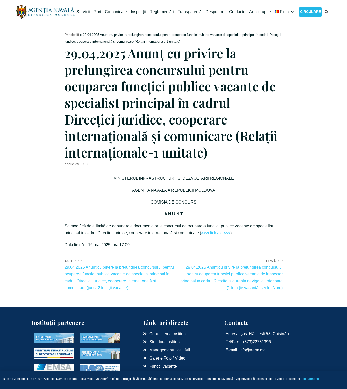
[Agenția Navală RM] (46, 12)
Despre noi (215, 12)
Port (97, 12)
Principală (72, 35)
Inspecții (138, 12)
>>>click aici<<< (215, 233)
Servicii (83, 12)
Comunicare (116, 12)
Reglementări (162, 12)
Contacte (237, 12)
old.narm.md (310, 379)
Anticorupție (260, 12)
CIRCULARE (310, 12)
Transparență (190, 12)
